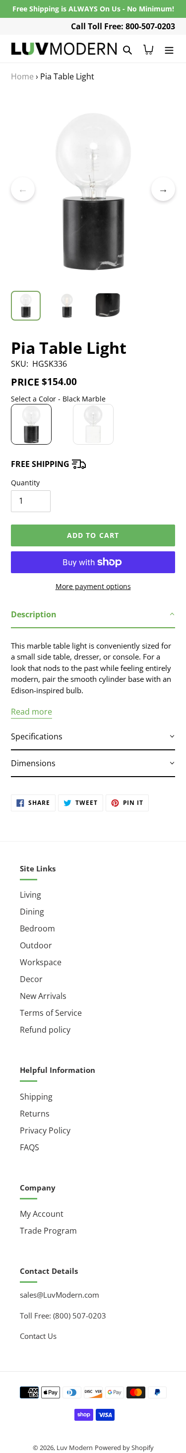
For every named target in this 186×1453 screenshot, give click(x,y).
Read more (31, 711)
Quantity (25, 482)
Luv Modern (75, 1447)
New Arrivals (43, 996)
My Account (41, 1213)
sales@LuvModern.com (59, 1295)
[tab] (93, 614)
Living (30, 894)
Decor (31, 979)
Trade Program (48, 1230)
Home (22, 76)
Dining (32, 911)
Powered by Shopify (124, 1447)
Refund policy (45, 1029)
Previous (23, 189)
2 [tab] (93, 286)
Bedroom (37, 928)
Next (163, 189)
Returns (35, 1113)
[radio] (31, 424)
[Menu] (169, 49)
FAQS (29, 1147)
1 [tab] (78, 286)
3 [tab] (108, 286)
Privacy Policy (45, 1130)
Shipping (36, 1096)
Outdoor (36, 945)
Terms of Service (51, 1012)
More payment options (93, 586)
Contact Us (38, 1336)
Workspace (41, 962)
